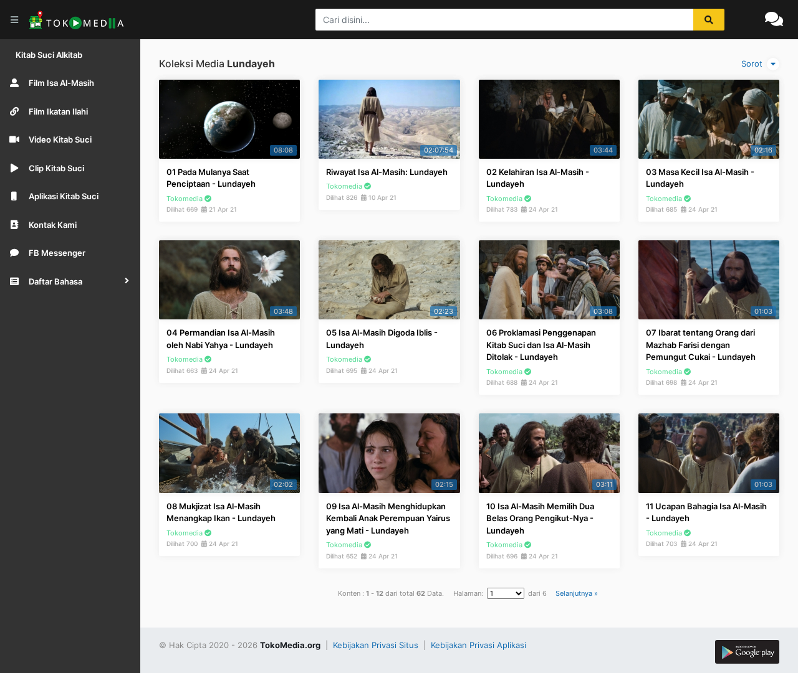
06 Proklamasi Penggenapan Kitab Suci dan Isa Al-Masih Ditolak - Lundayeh (541, 344)
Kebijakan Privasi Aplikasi (478, 645)
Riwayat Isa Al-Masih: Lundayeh (387, 172)
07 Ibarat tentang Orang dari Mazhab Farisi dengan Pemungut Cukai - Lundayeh (701, 344)
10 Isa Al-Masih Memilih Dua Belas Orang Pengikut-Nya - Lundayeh (540, 518)
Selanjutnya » (576, 593)
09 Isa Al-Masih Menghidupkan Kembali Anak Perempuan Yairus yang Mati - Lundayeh (388, 518)
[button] (70, 281)
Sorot (753, 63)
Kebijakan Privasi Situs (377, 645)
